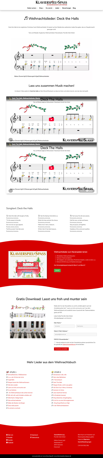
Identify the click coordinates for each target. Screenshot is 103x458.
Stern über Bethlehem (59, 377)
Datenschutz (35, 437)
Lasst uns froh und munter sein (17, 387)
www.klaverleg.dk (48, 456)
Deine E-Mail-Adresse (61, 331)
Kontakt (10, 437)
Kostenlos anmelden (61, 349)
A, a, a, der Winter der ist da (16, 377)
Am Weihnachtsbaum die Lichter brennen (21, 393)
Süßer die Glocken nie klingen (16, 403)
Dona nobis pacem (13, 405)
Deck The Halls (57, 382)
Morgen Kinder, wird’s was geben (62, 385)
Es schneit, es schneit (14, 408)
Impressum (34, 435)
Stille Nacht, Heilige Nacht (15, 398)
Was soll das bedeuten (14, 400)
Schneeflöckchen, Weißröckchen (17, 375)
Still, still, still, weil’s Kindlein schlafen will (19, 395)
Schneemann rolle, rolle (59, 375)
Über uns (10, 435)
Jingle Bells (11, 380)
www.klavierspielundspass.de (62, 456)
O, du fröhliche (12, 390)
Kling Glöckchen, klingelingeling (62, 398)
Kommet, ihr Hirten (58, 390)
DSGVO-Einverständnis (61, 339)
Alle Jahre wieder (13, 385)
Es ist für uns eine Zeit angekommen (63, 400)
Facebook (10, 443)
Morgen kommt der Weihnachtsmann (18, 382)
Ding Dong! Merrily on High (62, 403)
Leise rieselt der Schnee (60, 393)
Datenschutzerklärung (69, 344)
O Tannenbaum (57, 380)
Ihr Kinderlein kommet (59, 395)
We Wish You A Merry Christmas (62, 387)
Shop (57, 270)
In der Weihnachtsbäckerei (61, 405)
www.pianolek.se (37, 456)
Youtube (10, 440)
